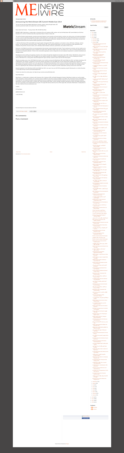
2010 (93, 402)
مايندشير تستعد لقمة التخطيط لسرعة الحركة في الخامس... (99, 303)
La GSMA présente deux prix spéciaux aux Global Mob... (99, 279)
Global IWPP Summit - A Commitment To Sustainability (100, 95)
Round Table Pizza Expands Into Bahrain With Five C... (100, 123)
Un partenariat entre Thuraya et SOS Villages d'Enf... (99, 360)
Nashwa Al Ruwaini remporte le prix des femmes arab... (100, 223)
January (94, 395)
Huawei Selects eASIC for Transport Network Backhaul (99, 317)
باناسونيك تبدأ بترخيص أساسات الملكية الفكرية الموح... (99, 165)
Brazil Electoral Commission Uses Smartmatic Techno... (99, 162)
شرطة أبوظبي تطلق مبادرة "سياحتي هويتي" (100, 217)
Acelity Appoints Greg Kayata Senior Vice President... (99, 268)
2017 (93, 32)
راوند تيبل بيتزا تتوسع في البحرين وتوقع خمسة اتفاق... (99, 120)
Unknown (95, 409)
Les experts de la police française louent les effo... (99, 374)
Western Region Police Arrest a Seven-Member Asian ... (99, 301)
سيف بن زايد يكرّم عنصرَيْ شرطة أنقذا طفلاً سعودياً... (100, 151)
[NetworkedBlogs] (85, 416)
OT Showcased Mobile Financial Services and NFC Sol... (98, 131)
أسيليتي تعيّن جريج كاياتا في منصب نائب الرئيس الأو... (99, 266)
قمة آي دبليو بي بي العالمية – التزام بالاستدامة (98, 93)
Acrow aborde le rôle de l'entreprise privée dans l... (99, 133)
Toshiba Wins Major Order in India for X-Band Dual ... (100, 349)
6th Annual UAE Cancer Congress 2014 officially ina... (100, 101)
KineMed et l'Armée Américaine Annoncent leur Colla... (98, 194)
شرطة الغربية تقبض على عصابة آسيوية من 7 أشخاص (100, 298)
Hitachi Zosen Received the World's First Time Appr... (100, 247)
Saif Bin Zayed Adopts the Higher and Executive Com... (99, 325)
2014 (93, 37)
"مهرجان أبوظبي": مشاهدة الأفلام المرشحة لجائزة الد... (100, 189)
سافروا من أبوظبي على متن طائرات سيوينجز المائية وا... (98, 355)
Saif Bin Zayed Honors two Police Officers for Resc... (98, 154)
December (95, 38)
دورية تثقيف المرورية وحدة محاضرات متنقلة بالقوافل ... (100, 82)
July (93, 384)
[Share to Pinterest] (35, 111)
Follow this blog (85, 418)
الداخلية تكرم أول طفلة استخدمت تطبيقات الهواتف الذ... (100, 376)
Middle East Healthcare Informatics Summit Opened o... (99, 341)
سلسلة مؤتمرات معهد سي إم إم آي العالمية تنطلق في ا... (100, 257)
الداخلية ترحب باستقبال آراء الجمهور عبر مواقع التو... (99, 66)
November (95, 40)
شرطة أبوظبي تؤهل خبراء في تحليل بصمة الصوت (99, 77)
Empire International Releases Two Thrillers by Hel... (99, 85)
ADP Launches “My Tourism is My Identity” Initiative (98, 220)
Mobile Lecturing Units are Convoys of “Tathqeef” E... (99, 87)
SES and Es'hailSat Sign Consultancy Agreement (99, 186)
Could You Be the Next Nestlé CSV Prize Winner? (100, 333)
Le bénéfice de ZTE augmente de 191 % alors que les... (100, 371)
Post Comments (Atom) (25, 153)
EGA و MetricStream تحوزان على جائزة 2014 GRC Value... (99, 170)
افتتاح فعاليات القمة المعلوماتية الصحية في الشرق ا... (100, 344)
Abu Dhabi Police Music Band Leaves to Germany (100, 143)
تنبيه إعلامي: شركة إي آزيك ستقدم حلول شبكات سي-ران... (99, 276)
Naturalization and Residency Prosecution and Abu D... (98, 55)
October (94, 42)
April (94, 389)
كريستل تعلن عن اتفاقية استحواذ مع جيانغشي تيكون (98, 249)
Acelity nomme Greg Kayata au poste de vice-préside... (99, 263)
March (94, 391)
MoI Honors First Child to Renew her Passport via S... (99, 379)
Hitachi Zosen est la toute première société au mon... (99, 241)
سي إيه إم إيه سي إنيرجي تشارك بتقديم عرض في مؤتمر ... (99, 205)
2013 (93, 397)
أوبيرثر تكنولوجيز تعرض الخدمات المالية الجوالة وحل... (99, 128)
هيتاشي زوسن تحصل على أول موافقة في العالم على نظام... (99, 244)
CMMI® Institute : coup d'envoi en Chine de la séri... (100, 255)
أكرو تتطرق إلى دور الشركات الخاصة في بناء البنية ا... (99, 228)
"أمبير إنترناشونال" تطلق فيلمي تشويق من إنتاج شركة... (99, 79)
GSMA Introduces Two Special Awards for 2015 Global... (99, 284)
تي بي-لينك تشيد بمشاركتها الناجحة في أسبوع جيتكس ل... (99, 104)
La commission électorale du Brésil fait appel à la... (100, 157)
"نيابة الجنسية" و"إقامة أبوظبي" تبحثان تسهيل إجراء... (99, 52)
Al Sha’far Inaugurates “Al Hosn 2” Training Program (99, 216)
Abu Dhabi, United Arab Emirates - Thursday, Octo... (98, 58)
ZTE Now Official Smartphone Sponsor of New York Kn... (99, 271)
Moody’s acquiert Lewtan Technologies (99, 235)
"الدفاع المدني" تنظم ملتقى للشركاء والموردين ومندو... (98, 146)
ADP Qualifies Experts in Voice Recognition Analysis (98, 90)
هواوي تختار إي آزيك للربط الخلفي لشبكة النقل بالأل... (99, 311)
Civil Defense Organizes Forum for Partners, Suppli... (99, 149)
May (93, 388)
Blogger (67, 443)
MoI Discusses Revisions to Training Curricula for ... (99, 139)
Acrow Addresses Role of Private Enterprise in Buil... (98, 231)
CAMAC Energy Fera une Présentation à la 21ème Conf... (100, 202)
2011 (93, 400)
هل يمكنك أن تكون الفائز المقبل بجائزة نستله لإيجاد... (99, 330)
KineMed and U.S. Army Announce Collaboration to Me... (99, 200)
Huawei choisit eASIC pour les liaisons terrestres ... (99, 306)
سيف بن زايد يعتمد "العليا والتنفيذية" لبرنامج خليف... (100, 322)
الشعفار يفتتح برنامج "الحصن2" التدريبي (99, 213)
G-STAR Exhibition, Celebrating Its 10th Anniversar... (99, 365)
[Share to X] (33, 111)
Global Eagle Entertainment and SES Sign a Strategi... (99, 50)
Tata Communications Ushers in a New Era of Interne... (100, 117)
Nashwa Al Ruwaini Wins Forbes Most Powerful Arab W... (99, 225)
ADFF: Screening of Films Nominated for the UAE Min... (100, 192)
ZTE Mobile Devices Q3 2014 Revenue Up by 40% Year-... (99, 319)
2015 (93, 35)
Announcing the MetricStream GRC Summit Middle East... (99, 112)
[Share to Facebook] (34, 111)
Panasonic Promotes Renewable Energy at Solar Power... (100, 63)
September (95, 381)
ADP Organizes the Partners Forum (99, 211)
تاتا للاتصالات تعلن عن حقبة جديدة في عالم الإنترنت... (99, 114)
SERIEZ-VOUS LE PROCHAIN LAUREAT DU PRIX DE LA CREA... (100, 328)
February (94, 393)
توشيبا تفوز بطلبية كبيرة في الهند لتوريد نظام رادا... (99, 347)
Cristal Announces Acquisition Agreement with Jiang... (98, 252)
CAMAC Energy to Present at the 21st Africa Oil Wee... (99, 208)
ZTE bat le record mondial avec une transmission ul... (99, 368)
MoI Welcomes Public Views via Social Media (99, 69)
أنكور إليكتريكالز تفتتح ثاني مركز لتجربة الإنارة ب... (99, 74)
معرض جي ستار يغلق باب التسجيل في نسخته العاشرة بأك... (99, 363)
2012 (93, 398)
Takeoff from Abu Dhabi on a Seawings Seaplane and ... (100, 357)
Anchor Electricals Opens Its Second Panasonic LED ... (99, 71)
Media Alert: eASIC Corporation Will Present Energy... (99, 274)
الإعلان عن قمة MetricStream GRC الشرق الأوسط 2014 (100, 109)
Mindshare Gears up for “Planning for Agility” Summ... (99, 314)
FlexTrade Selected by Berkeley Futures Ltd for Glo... (100, 338)
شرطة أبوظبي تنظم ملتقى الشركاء (98, 210)
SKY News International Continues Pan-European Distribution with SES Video (99, 21)
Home (51, 151)
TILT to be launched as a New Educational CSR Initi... (98, 234)
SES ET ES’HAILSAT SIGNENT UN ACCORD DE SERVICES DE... (100, 184)
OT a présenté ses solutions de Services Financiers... (100, 125)
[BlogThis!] (31, 111)
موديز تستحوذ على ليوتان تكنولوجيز (98, 237)
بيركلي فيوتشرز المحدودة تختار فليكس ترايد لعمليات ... (100, 336)
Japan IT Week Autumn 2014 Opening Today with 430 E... (99, 178)
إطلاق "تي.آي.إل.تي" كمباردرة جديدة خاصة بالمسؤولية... (99, 293)
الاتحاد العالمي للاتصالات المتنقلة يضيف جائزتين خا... (99, 282)
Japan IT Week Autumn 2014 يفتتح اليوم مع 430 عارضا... (99, 175)
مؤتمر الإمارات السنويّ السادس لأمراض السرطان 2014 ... (99, 98)
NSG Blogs (95, 407)
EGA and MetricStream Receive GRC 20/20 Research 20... (99, 173)
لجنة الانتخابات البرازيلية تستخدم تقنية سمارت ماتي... (99, 159)
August (94, 383)
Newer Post (18, 151)
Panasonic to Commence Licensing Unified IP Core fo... (99, 167)
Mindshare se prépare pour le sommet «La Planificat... (100, 309)
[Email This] (30, 111)
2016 (93, 34)
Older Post (84, 151)
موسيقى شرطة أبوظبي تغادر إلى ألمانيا (99, 141)
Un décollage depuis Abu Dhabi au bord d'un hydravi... (100, 352)
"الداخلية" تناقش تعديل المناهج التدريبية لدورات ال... (99, 136)
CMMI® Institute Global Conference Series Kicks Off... (99, 260)
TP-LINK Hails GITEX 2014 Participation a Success (100, 106)
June (94, 386)
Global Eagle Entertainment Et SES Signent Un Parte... (99, 44)
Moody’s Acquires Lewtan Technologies (100, 239)
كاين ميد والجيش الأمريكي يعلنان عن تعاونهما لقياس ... (99, 197)
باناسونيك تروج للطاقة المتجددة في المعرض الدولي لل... (98, 60)
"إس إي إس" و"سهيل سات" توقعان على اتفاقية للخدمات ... (99, 181)
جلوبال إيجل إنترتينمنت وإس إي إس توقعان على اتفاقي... (100, 47)
